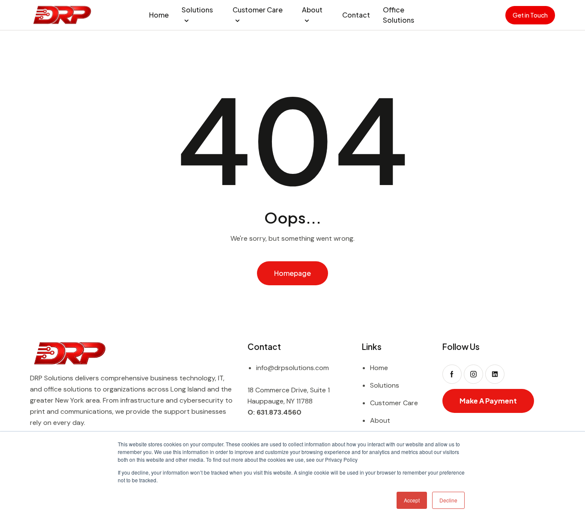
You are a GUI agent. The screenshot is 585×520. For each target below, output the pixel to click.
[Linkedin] (494, 374)
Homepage (292, 273)
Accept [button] (412, 500)
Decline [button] (448, 500)
